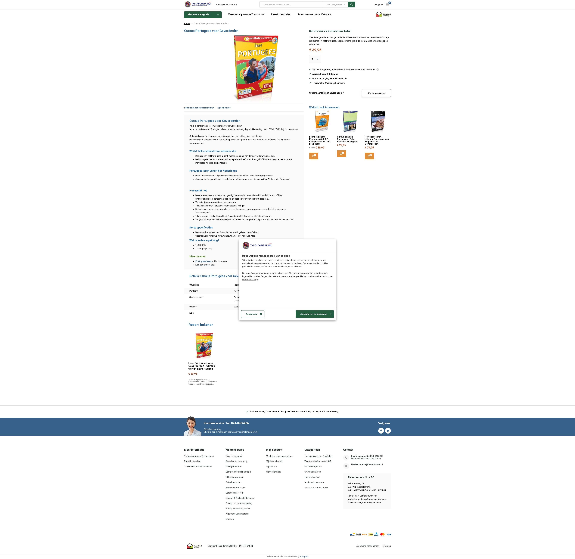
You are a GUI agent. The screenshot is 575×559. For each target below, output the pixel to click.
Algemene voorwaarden (237, 514)
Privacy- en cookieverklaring (239, 503)
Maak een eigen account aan (279, 456)
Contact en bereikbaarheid (238, 472)
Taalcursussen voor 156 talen (314, 14)
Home (187, 23)
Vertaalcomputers (313, 466)
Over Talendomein (234, 456)
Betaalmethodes (234, 482)
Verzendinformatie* (235, 487)
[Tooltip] (377, 70)
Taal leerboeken (312, 477)
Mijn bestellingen (274, 461)
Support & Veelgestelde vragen (240, 498)
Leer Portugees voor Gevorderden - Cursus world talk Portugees (201, 366)
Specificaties (224, 108)
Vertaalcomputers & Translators (246, 14)
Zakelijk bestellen (281, 14)
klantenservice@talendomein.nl (367, 464)
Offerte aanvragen (376, 93)
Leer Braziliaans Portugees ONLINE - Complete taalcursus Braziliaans (319, 140)
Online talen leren (312, 472)
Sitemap (230, 519)
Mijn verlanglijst (273, 472)
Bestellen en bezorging (236, 461)
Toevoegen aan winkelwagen (313, 156)
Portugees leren (203, 261)
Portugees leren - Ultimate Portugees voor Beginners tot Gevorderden (377, 140)
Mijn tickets (271, 466)
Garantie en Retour (234, 493)
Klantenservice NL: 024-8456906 (367, 456)
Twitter (388, 431)
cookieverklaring (250, 279)
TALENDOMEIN (246, 546)
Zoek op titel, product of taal (351, 4)
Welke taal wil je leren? (226, 4)
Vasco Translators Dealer (316, 487)
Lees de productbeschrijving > (199, 108)
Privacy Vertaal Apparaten (238, 508)
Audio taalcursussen (314, 482)
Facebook (381, 431)
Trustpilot (304, 556)
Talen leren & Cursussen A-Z (317, 461)
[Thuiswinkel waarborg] (194, 546)
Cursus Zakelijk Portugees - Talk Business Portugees (347, 139)
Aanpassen (252, 314)
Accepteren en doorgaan (313, 314)
